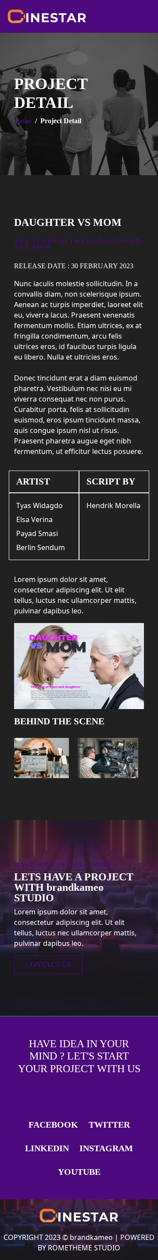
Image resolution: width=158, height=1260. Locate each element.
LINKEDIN (47, 1148)
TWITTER (109, 1124)
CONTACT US (48, 964)
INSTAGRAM (106, 1148)
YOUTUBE (79, 1172)
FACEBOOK (53, 1124)
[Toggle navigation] (143, 16)
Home (23, 121)
